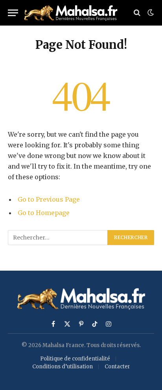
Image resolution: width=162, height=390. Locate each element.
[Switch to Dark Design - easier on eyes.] (149, 12)
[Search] (137, 13)
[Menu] (13, 13)
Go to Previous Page (49, 199)
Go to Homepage (44, 213)
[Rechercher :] (58, 237)
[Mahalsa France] (73, 13)
